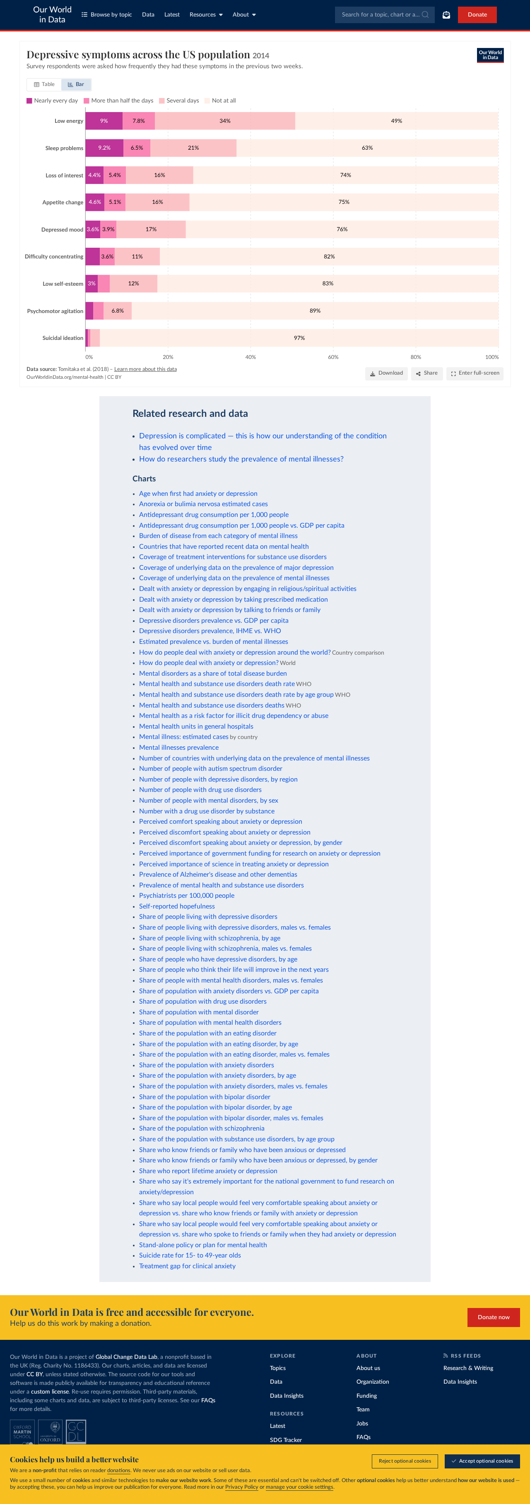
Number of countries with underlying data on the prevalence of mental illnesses (254, 758)
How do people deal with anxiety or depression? (209, 663)
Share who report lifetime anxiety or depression (208, 1171)
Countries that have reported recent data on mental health (224, 546)
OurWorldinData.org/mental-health (65, 377)
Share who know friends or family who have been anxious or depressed (242, 1150)
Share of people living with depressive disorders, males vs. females (235, 927)
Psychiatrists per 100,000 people (186, 895)
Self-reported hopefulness (177, 906)
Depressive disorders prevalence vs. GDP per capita (214, 620)
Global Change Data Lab (126, 1357)
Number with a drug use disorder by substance (207, 811)
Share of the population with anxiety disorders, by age (217, 1075)
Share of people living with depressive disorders (208, 916)
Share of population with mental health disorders (210, 1022)
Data (148, 15)
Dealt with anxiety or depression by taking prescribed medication (233, 599)
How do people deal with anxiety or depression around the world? (235, 652)
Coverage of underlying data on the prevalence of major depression (236, 567)
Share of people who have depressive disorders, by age (218, 959)
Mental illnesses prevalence (179, 747)
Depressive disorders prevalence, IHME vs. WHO (210, 631)
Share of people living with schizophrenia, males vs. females (225, 948)
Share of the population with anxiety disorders (206, 1065)
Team (363, 1410)
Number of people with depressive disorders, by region (218, 779)
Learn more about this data (145, 369)
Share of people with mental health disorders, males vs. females (231, 980)
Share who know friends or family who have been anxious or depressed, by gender (258, 1160)
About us (368, 1368)
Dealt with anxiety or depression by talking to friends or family (229, 610)
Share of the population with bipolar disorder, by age (215, 1107)
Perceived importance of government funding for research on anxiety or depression (260, 853)
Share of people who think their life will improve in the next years (234, 969)
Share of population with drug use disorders (203, 1001)
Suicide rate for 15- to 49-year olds (190, 1255)
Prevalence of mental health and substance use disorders (221, 885)
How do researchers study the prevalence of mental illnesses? (241, 459)
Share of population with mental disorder (199, 1012)
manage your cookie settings (299, 1487)
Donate (477, 15)
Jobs (362, 1424)
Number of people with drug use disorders (200, 790)
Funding (367, 1396)
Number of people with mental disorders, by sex (208, 800)
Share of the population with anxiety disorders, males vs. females (233, 1086)
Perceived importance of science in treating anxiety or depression (234, 864)
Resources (203, 15)
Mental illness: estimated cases (184, 737)
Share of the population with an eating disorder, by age (218, 1044)
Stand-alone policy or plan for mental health (203, 1245)
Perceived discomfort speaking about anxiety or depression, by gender (240, 842)
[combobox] (385, 15)
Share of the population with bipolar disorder (204, 1097)
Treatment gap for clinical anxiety (187, 1266)
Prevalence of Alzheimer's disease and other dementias (218, 874)
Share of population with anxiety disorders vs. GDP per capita (229, 991)
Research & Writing (468, 1368)
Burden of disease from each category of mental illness (218, 536)
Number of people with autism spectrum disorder (210, 768)
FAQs (208, 1401)
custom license (50, 1392)
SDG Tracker (286, 1440)
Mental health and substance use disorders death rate (217, 684)
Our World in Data (52, 15)
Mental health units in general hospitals (196, 726)
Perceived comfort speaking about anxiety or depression (220, 821)
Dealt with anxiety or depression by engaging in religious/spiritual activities (248, 589)
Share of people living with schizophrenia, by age (209, 938)
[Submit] (424, 15)
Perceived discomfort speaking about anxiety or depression (225, 832)
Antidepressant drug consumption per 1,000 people (214, 515)
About (241, 15)
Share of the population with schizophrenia (202, 1128)
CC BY (114, 377)
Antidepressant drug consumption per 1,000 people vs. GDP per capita (241, 525)
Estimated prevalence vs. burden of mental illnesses (213, 641)
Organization (373, 1382)
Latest (172, 15)
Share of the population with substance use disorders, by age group (237, 1139)
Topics (278, 1368)
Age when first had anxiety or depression (198, 493)
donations (118, 1470)
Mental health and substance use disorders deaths (211, 705)
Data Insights (287, 1396)
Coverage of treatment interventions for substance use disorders (233, 557)
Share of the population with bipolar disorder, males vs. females (231, 1118)
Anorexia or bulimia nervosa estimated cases (203, 504)
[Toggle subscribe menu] (446, 15)
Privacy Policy (241, 1487)
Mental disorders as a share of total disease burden (213, 673)
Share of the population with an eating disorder (208, 1033)
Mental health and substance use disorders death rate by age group (236, 694)
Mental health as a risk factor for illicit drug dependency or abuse (233, 716)
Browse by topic (111, 15)
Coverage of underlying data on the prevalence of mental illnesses (234, 578)
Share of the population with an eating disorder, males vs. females (234, 1054)
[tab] (44, 85)
